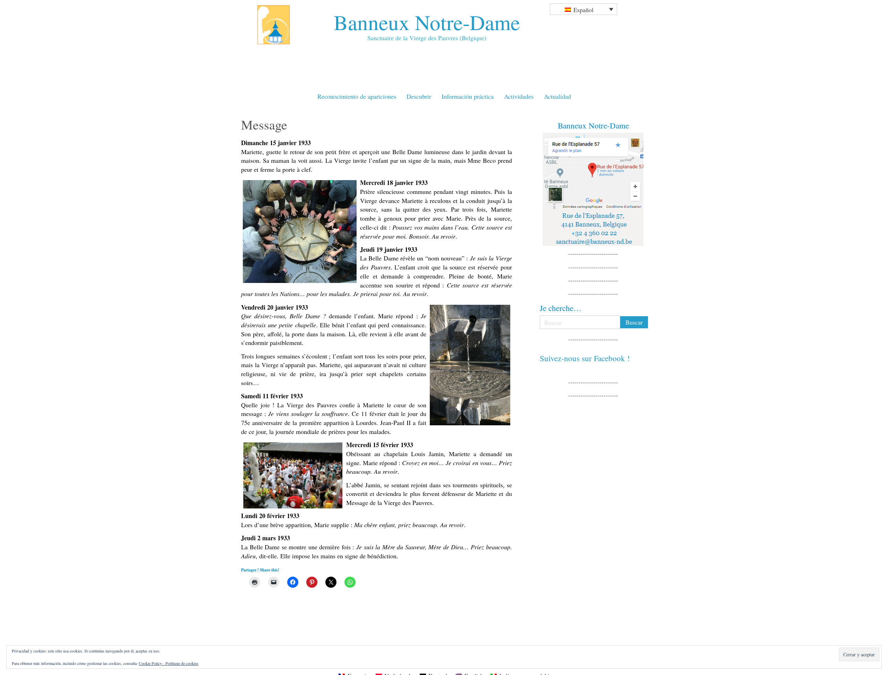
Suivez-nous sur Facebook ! (585, 358)
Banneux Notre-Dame (427, 22)
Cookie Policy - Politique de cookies (168, 663)
